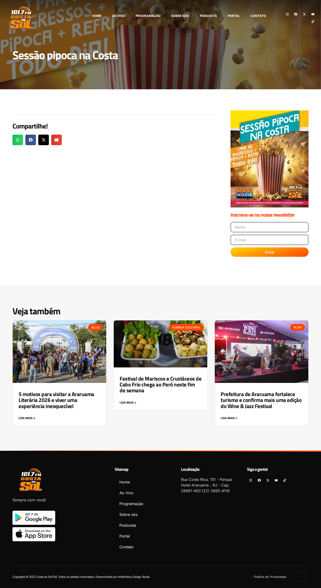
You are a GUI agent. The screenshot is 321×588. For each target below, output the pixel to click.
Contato (258, 16)
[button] (17, 140)
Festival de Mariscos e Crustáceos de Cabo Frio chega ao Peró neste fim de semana (160, 384)
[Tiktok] (313, 21)
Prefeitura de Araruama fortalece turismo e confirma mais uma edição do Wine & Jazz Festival (261, 400)
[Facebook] (295, 14)
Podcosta (208, 16)
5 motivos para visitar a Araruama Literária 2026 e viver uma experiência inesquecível (56, 400)
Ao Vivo (118, 16)
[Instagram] (287, 14)
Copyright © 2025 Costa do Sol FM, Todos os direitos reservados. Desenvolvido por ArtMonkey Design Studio (81, 577)
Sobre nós (180, 16)
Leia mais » (27, 418)
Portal (234, 16)
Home (97, 16)
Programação (148, 16)
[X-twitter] (304, 14)
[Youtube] (313, 14)
